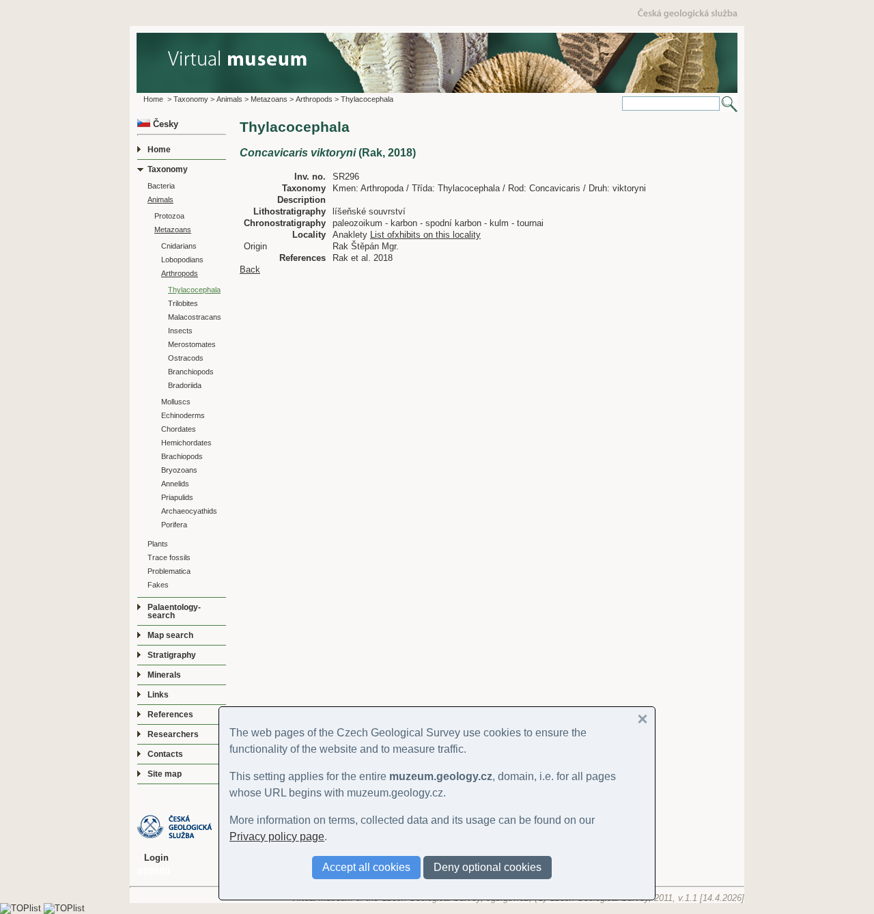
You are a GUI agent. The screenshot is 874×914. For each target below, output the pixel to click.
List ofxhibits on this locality (425, 235)
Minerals (164, 675)
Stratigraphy (171, 655)
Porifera (174, 525)
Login (156, 858)
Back (250, 269)
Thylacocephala (367, 99)
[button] (642, 719)
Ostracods (185, 358)
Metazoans (269, 99)
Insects (180, 331)
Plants (157, 544)
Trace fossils (169, 557)
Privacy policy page (276, 836)
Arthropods (314, 99)
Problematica (169, 571)
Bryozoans (179, 470)
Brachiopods (182, 456)
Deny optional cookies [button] (487, 867)
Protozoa (169, 216)
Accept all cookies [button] (366, 867)
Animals (229, 99)
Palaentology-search (174, 611)
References (170, 714)
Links (158, 695)
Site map (164, 774)
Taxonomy (190, 99)
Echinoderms (183, 415)
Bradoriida (184, 385)
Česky (164, 124)
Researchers (173, 734)
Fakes (158, 585)
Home (153, 99)
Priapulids (177, 497)
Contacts (165, 754)
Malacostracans (194, 317)
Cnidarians (179, 246)
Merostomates (192, 344)
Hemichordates (186, 443)
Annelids (175, 484)
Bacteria (161, 186)
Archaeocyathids (189, 511)
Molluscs (176, 402)
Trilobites (183, 303)
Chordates (178, 429)
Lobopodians (182, 259)
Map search (170, 635)
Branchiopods (191, 372)
